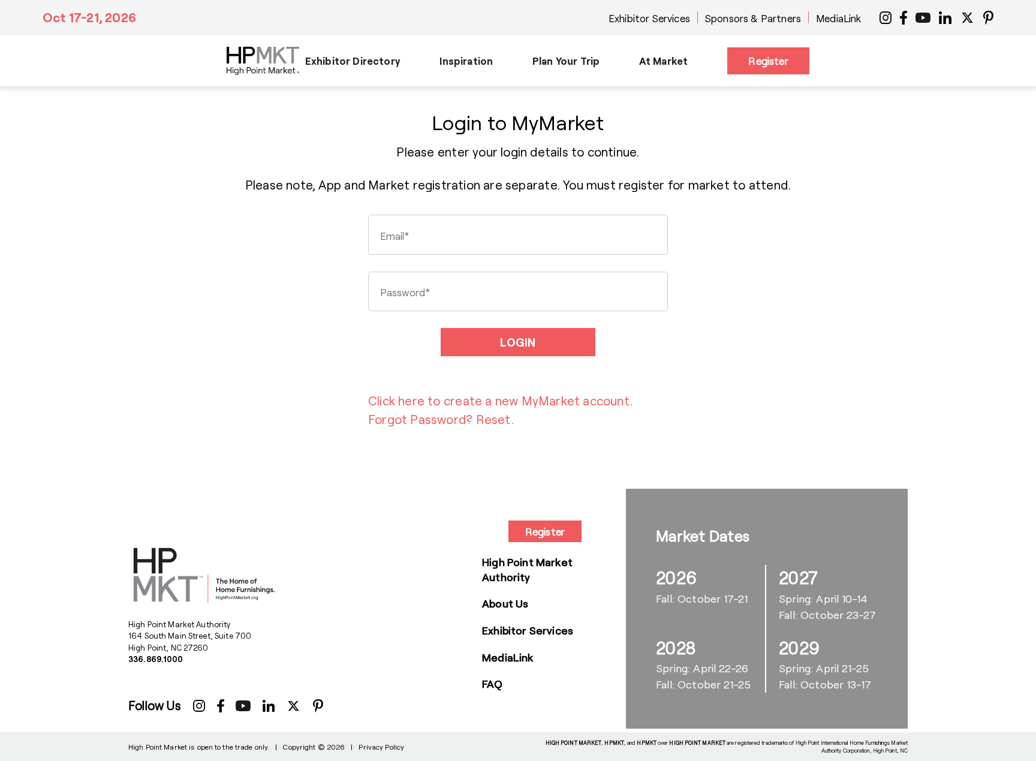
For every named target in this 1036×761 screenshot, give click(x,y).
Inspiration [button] (466, 61)
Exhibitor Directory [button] (352, 61)
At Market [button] (663, 61)
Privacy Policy (381, 746)
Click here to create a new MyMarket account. (500, 400)
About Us (505, 603)
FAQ (492, 683)
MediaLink (839, 18)
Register (768, 61)
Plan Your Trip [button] (566, 61)
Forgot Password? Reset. (441, 418)
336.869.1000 (155, 659)
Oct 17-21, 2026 (89, 17)
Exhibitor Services (649, 18)
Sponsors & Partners (753, 18)
